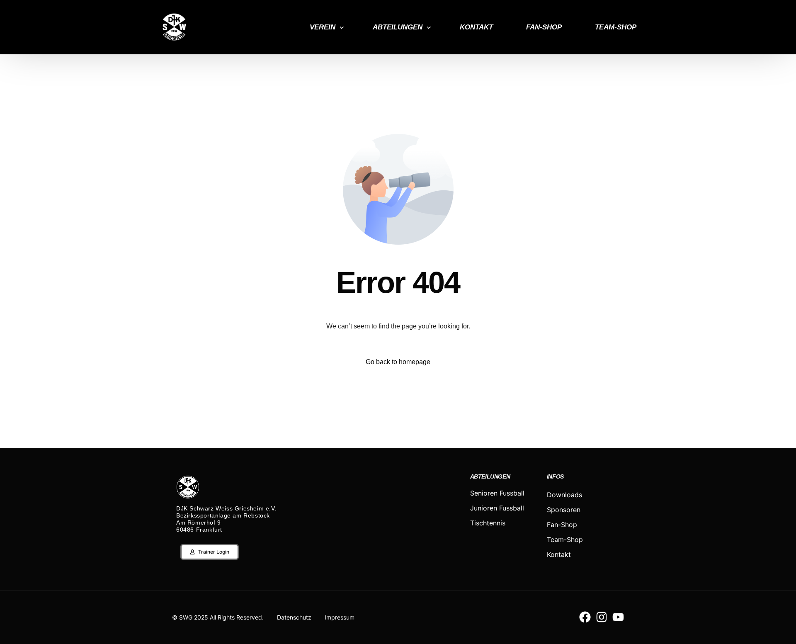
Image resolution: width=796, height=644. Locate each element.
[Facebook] (585, 617)
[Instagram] (601, 617)
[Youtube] (618, 617)
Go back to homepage (398, 361)
